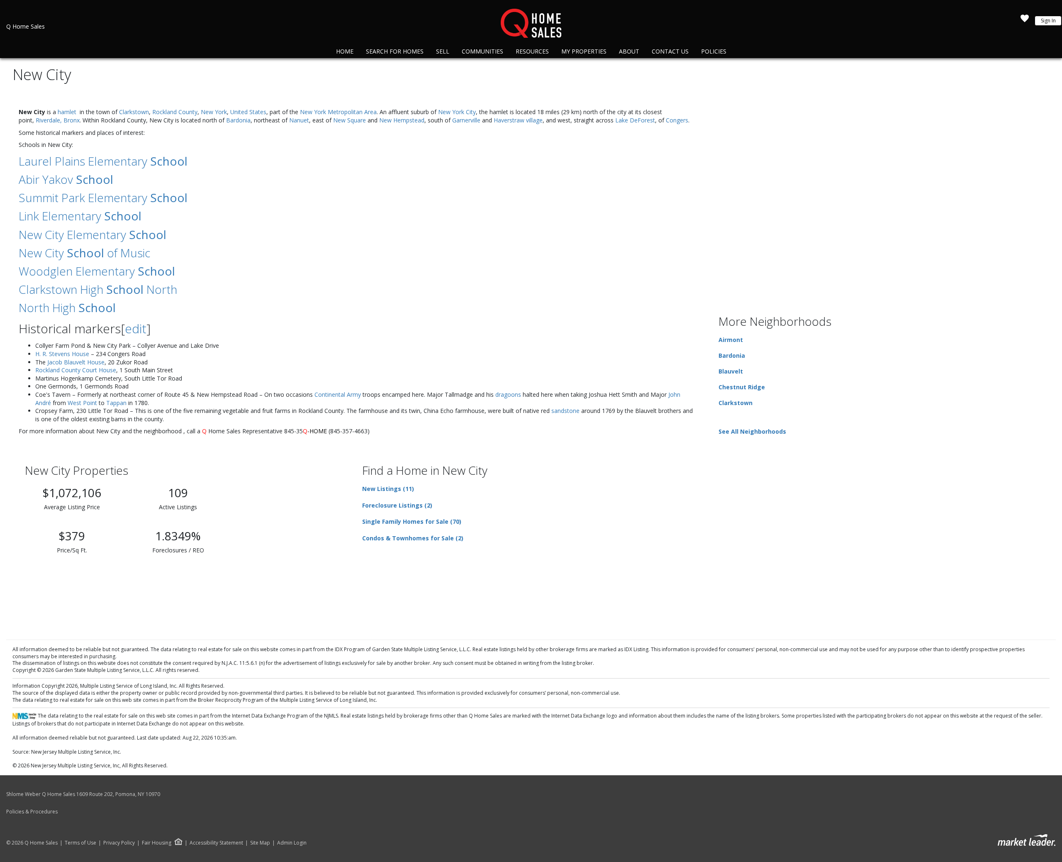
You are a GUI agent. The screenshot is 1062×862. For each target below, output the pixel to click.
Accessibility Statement (216, 843)
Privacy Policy (119, 843)
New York (214, 112)
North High (67, 307)
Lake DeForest (635, 120)
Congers (677, 120)
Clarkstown (134, 112)
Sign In (1048, 20)
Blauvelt (731, 371)
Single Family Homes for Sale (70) (411, 521)
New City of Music (84, 253)
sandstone (565, 411)
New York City (457, 112)
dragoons (508, 394)
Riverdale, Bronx (58, 120)
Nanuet (299, 120)
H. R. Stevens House (62, 354)
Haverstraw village (518, 120)
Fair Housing (156, 842)
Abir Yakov (66, 179)
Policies (713, 51)
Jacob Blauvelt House (76, 362)
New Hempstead (401, 120)
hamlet (67, 112)
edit (135, 328)
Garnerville (466, 120)
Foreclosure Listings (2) (397, 505)
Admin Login (292, 843)
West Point (82, 403)
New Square (349, 120)
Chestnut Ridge (742, 387)
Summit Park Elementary (103, 197)
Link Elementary (80, 216)
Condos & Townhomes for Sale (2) (412, 538)
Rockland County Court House (75, 370)
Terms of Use (80, 843)
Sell (442, 51)
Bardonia (238, 120)
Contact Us (670, 51)
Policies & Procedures (32, 811)
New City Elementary (92, 234)
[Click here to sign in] (1025, 20)
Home (344, 51)
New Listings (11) (388, 489)
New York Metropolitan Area (338, 112)
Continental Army (337, 394)
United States (248, 112)
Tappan (116, 403)
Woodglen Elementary (97, 271)
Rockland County (174, 112)
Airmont (731, 340)
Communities (482, 51)
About (629, 51)
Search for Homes (395, 51)
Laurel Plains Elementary (103, 161)
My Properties (584, 51)
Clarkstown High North (98, 289)
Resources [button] (532, 51)
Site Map (260, 843)
